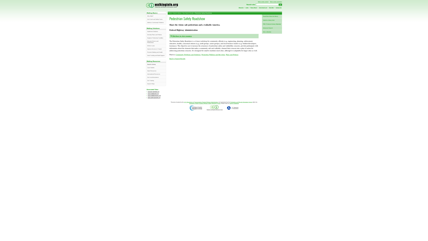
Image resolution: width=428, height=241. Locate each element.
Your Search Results (188, 13)
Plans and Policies (232, 54)
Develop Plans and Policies (154, 34)
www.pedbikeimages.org (154, 95)
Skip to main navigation (276, 1)
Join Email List (263, 7)
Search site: (250, 4)
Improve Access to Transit (154, 49)
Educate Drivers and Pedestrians (152, 42)
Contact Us (279, 7)
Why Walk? (150, 16)
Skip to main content (263, 1)
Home (170, 13)
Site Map (271, 7)
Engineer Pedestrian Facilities (155, 38)
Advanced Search (268, 28)
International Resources (153, 74)
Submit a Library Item (269, 20)
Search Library (177, 13)
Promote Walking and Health (155, 52)
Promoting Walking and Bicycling (213, 54)
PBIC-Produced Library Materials (272, 24)
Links (247, 7)
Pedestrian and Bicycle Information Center (241, 102)
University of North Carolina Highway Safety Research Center (204, 103)
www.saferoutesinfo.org (154, 97)
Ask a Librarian (267, 32)
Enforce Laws (151, 45)
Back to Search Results (177, 58)
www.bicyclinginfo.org (153, 91)
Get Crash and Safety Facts (155, 19)
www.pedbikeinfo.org (153, 93)
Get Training (150, 80)
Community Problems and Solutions (188, 54)
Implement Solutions (152, 31)
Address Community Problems (155, 22)
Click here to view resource (182, 36)
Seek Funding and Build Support (156, 55)
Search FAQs (151, 83)
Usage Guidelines (234, 103)
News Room (253, 7)
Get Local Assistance (153, 77)
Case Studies (150, 67)
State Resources (151, 71)
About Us (241, 7)
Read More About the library (270, 16)
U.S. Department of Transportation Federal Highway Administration (201, 102)
